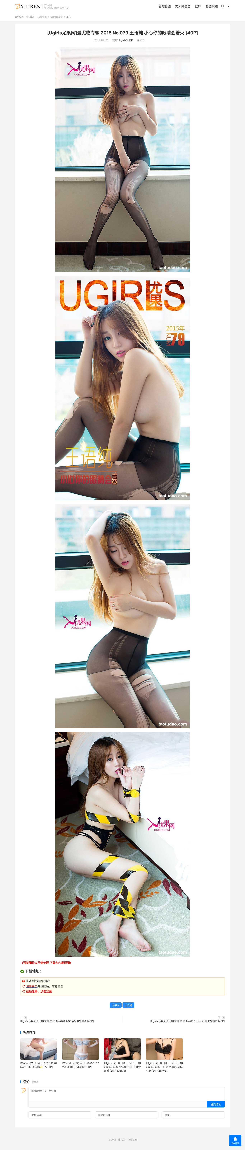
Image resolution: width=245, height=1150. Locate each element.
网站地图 (132, 1139)
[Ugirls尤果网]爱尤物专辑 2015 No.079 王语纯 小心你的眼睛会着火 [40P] (122, 33)
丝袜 (198, 6)
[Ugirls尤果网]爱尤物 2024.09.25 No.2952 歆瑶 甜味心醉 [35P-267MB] (164, 1067)
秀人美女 (27, 6)
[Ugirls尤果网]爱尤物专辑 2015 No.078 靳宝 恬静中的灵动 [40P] (57, 1021)
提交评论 (216, 1104)
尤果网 (115, 1005)
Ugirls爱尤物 (56, 16)
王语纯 (128, 1005)
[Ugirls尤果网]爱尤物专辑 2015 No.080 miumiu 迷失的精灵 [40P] (187, 1021)
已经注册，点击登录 (39, 991)
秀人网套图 (182, 6)
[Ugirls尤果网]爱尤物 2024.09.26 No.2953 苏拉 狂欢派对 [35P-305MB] (122, 1067)
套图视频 (212, 6)
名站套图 (165, 6)
